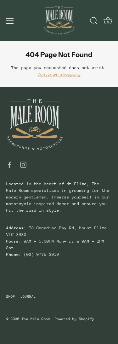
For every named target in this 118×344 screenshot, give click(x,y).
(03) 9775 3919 (40, 254)
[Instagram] (23, 164)
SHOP (10, 297)
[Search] (94, 22)
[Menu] (10, 21)
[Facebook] (9, 164)
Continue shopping (59, 74)
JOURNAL (28, 297)
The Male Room (36, 319)
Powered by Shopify (74, 319)
